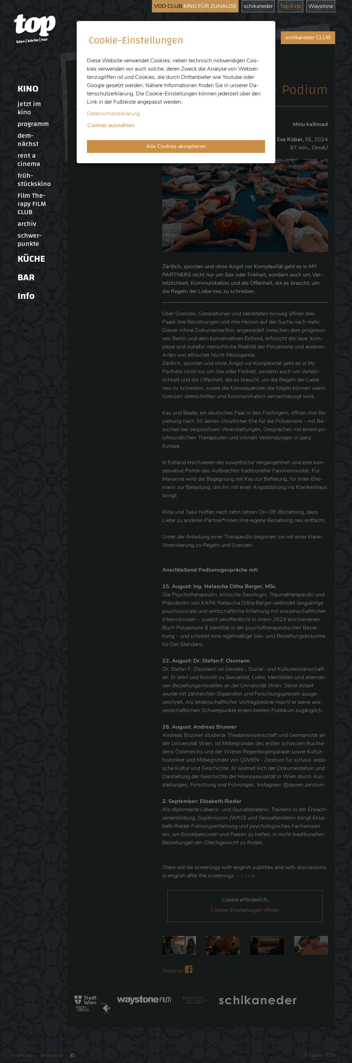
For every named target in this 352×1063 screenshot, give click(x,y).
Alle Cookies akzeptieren (176, 146)
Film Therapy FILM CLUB (32, 204)
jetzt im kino (29, 108)
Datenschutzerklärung (113, 113)
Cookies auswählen (110, 125)
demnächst (28, 140)
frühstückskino (34, 180)
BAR (26, 277)
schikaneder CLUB (308, 37)
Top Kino (290, 6)
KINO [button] (28, 88)
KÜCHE (31, 259)
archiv (27, 224)
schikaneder (258, 6)
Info (26, 296)
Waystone (320, 6)
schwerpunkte (30, 240)
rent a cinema (29, 160)
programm (33, 124)
